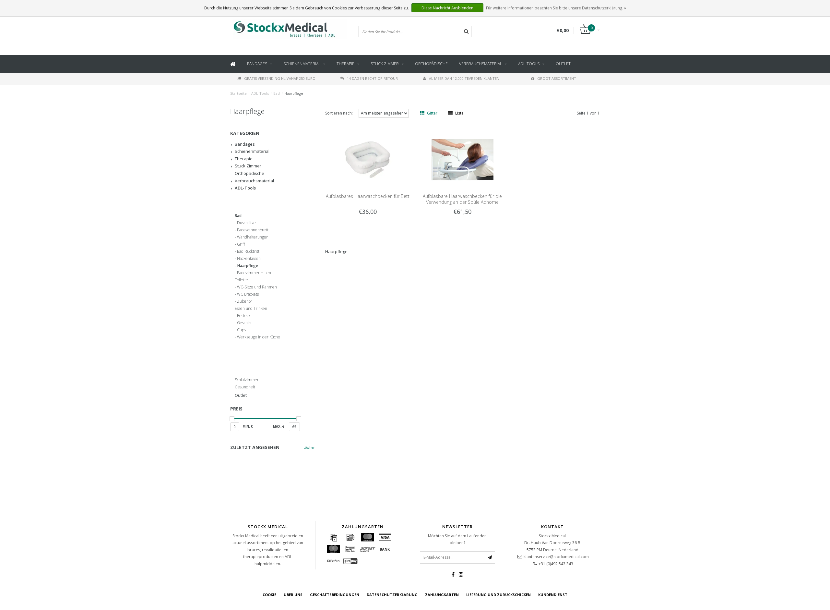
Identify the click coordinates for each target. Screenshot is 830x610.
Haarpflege (293, 93)
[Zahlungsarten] (333, 537)
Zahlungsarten (442, 594)
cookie (269, 594)
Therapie (345, 64)
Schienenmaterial (301, 64)
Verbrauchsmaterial (480, 64)
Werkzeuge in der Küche (258, 337)
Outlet (563, 64)
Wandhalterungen (252, 237)
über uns (293, 594)
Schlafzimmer (247, 380)
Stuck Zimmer (385, 64)
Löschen (309, 447)
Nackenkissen (249, 258)
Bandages (257, 64)
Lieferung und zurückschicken (498, 594)
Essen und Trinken (251, 308)
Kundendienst (552, 594)
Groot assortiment (556, 78)
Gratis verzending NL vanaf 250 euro (279, 78)
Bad (276, 93)
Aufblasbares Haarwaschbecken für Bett (367, 196)
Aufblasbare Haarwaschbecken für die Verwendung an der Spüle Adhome (462, 199)
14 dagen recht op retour (372, 78)
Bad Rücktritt (248, 251)
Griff (241, 244)
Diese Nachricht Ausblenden (447, 8)
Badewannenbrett (252, 230)
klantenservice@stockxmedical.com (556, 556)
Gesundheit (245, 387)
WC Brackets (248, 294)
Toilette (241, 280)
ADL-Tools (529, 64)
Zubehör (244, 301)
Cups (241, 330)
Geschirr (244, 322)
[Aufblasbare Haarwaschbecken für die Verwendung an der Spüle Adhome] (462, 159)
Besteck (243, 315)
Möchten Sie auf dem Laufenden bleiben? (457, 539)
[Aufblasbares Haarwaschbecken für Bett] (367, 159)
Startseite (238, 93)
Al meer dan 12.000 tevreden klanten (464, 78)
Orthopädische (431, 64)
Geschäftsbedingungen (334, 594)
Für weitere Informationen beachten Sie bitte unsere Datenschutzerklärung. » (556, 8)
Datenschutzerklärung (392, 594)
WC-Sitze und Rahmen (257, 287)
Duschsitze (246, 223)
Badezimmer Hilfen (254, 272)
